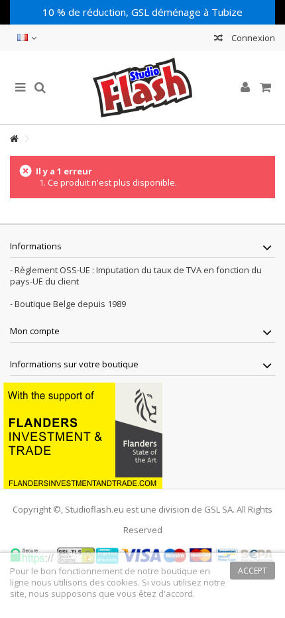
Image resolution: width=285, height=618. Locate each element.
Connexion (252, 38)
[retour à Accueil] (14, 139)
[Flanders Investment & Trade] (82, 434)
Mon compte (35, 331)
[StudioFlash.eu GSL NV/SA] (142, 87)
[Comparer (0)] (218, 39)
